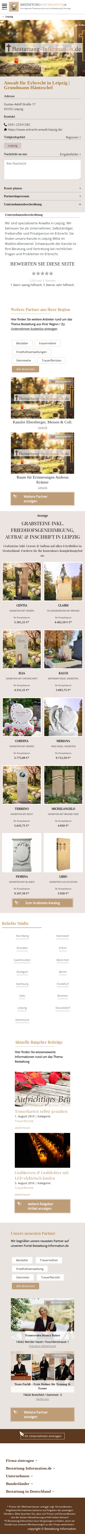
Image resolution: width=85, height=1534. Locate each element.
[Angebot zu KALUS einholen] (63, 649)
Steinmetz (22, 1277)
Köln (22, 996)
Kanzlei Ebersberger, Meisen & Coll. (42, 422)
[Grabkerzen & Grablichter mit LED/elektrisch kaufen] (42, 1150)
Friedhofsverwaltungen (31, 352)
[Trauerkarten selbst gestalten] (42, 1089)
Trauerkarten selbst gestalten (41, 1111)
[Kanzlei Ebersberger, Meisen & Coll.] (42, 398)
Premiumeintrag (61, 1302)
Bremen (63, 996)
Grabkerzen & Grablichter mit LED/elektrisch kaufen (42, 1175)
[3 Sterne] (42, 273)
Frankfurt (63, 984)
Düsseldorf (63, 1008)
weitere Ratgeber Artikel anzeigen (40, 1206)
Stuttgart (22, 972)
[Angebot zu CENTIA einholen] (22, 581)
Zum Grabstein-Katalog (42, 903)
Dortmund (22, 1020)
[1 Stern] (34, 273)
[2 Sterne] (38, 273)
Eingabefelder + (70, 154)
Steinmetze (23, 360)
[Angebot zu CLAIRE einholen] (63, 581)
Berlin (63, 972)
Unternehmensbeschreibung (23, 204)
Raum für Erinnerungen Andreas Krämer (43, 479)
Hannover (62, 936)
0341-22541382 (19, 124)
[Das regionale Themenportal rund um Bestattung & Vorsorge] (14, 7)
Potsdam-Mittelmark (42, 1346)
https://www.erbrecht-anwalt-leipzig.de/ (35, 129)
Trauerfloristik (24, 1121)
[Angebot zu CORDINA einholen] (22, 717)
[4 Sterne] (47, 273)
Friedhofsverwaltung (29, 1269)
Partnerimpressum (16, 196)
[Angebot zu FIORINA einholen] (22, 852)
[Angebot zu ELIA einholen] (22, 649)
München (63, 960)
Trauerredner (49, 1260)
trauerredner (47, 343)
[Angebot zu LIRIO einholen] (63, 852)
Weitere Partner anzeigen (36, 1414)
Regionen (73, 137)
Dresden (22, 948)
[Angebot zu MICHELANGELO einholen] (63, 785)
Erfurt (63, 948)
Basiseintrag (63, 381)
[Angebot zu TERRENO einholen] (22, 785)
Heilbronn (42, 1399)
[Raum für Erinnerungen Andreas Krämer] (42, 453)
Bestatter (22, 343)
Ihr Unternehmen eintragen (43, 1436)
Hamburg (22, 984)
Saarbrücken (22, 960)
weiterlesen (22, 1128)
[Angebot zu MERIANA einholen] (63, 717)
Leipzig (9, 16)
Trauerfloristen (51, 360)
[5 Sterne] (51, 273)
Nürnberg (22, 936)
